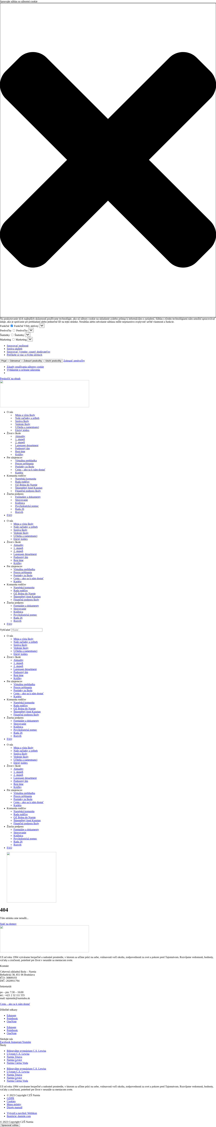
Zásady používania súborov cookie (25, 366)
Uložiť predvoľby (53, 361)
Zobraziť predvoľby (33, 361)
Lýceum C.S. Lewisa (18, 1053)
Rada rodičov (22, 481)
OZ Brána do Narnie (26, 484)
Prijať (4, 361)
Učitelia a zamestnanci (27, 427)
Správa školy (22, 421)
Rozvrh (19, 512)
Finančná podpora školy (28, 490)
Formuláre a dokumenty (28, 496)
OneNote (12, 1021)
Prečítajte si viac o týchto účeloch (24, 354)
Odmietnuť (15, 361)
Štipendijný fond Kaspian (28, 487)
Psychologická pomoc (27, 506)
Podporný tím (22, 448)
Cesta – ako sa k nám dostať (30, 469)
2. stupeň (20, 442)
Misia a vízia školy (25, 415)
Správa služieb (14, 348)
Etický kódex (22, 430)
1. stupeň (20, 439)
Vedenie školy (22, 424)
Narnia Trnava (14, 1056)
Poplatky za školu (24, 466)
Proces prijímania (24, 463)
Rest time (20, 451)
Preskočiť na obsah (10, 378)
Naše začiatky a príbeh (27, 418)
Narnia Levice (14, 1059)
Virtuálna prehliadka (26, 460)
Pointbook (12, 1018)
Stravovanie (21, 499)
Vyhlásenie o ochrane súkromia (23, 369)
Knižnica (20, 503)
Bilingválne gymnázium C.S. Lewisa (26, 1050)
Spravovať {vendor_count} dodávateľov (28, 351)
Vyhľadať (5, 629)
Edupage (11, 1015)
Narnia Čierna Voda (17, 1062)
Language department (26, 445)
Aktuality (20, 436)
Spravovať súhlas (10, 1125)
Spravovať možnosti (17, 345)
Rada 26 (19, 509)
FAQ (9, 515)
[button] (108, 160)
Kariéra (19, 472)
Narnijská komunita (25, 478)
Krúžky (19, 454)
